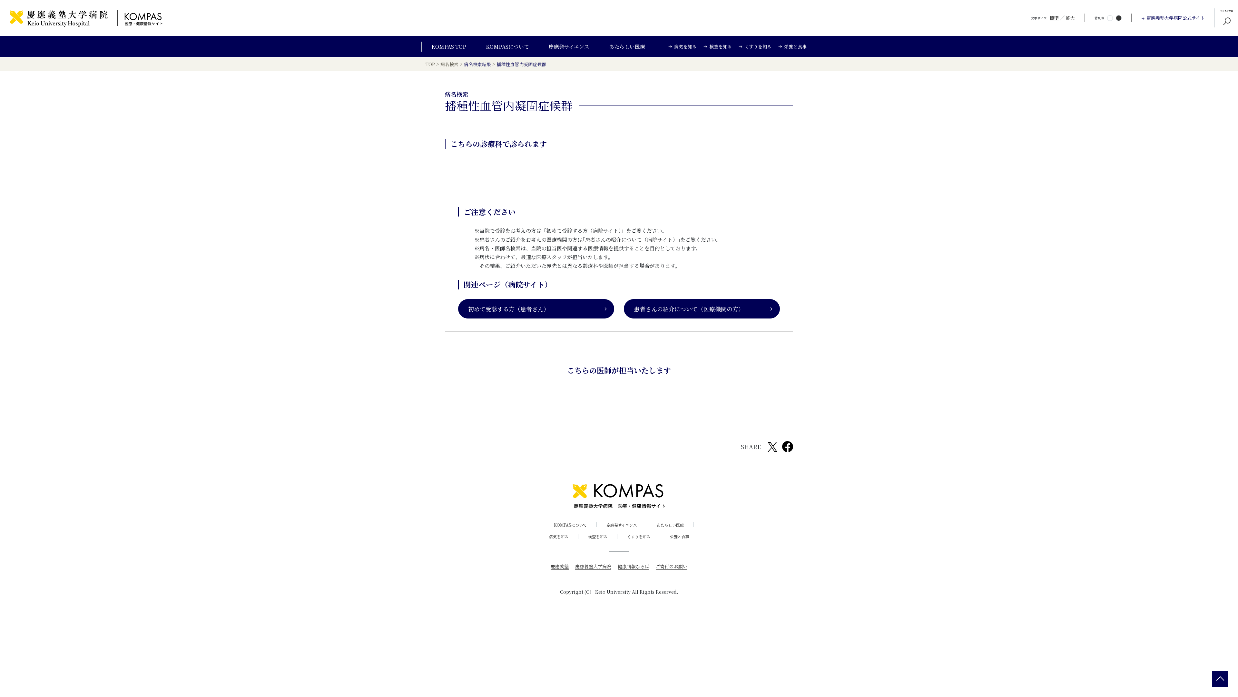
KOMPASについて (507, 46)
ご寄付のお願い (671, 566)
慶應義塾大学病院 (593, 566)
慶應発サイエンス (569, 46)
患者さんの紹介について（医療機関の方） (689, 309)
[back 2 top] (1220, 679)
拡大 (1070, 18)
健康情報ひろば (633, 566)
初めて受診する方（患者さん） (508, 309)
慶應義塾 (560, 566)
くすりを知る (638, 536)
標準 (1054, 18)
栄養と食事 (679, 536)
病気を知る (558, 536)
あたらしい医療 (627, 46)
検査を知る (597, 536)
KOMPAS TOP (448, 46)
